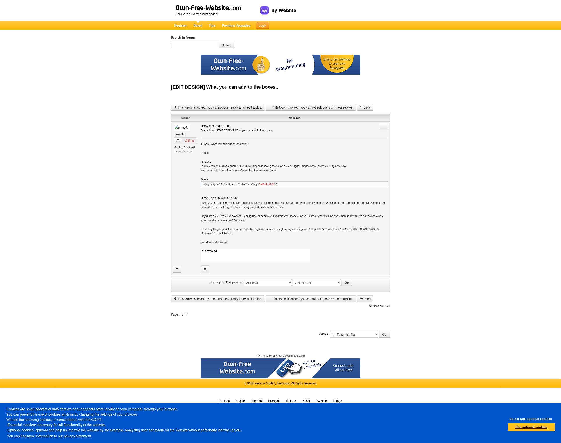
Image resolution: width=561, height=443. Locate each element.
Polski (306, 400)
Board (197, 25)
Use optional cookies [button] (531, 427)
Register (180, 25)
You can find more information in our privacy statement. (49, 436)
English (241, 400)
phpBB (272, 356)
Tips (212, 25)
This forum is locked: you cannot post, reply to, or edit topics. (219, 107)
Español (257, 400)
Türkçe (337, 400)
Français (274, 400)
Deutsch (224, 400)
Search (227, 45)
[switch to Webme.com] (278, 7)
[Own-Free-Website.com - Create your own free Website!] (215, 10)
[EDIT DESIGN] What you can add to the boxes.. (224, 87)
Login (262, 25)
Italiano (291, 400)
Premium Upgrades (236, 25)
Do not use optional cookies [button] (530, 418)
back (366, 107)
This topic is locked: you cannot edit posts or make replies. (312, 107)
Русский (321, 400)
